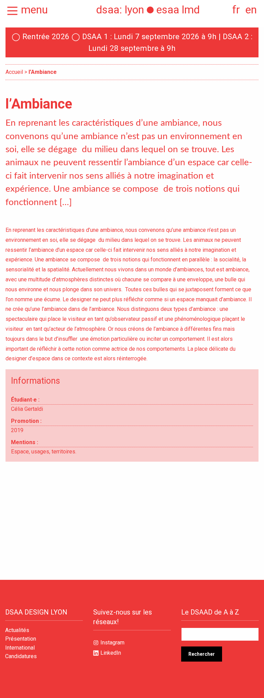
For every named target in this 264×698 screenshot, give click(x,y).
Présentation (20, 639)
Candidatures (21, 656)
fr (236, 9)
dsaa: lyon (120, 9)
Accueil (14, 72)
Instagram (112, 642)
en (251, 9)
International (20, 648)
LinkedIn (110, 653)
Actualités (17, 630)
